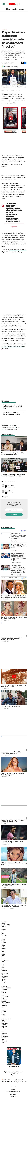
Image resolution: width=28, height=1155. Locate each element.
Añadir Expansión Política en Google (11, 66)
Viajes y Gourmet (5, 960)
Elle (3, 964)
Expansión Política (9, 485)
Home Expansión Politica (6, 924)
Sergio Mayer (13, 425)
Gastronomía (4, 1033)
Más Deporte (4, 1026)
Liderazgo (4, 1013)
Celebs (3, 969)
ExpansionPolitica (17, 1074)
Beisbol (3, 1021)
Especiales (4, 1016)
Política (4, 938)
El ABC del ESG (4, 1005)
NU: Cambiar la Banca (14, 1066)
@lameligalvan (11, 492)
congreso (22, 9)
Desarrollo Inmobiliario (6, 988)
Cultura (3, 961)
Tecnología (4, 929)
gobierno (8, 9)
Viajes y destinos (5, 1036)
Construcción (4, 986)
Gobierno (3, 939)
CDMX (3, 944)
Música (3, 980)
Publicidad (13, 1087)
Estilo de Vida (4, 1041)
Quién (3, 951)
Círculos (3, 955)
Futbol (3, 1020)
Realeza (3, 954)
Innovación (4, 1004)
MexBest (4, 1032)
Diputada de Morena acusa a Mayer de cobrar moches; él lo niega (14, 251)
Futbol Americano (5, 1023)
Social (3, 998)
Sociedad (3, 948)
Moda (3, 957)
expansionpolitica (14, 1074)
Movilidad (4, 1001)
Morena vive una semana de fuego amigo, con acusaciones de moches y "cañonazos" (13, 475)
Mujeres (3, 933)
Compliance (13, 1089)
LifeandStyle (4, 935)
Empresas (3, 923)
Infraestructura (4, 989)
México (3, 941)
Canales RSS (13, 1094)
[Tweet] (22, 63)
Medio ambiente (5, 996)
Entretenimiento (5, 976)
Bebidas (3, 1035)
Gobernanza (4, 999)
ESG (2, 932)
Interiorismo (4, 992)
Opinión (3, 947)
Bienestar (3, 1039)
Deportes (3, 977)
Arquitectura (4, 991)
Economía (3, 926)
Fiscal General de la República (10, 429)
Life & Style (5, 973)
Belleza (3, 958)
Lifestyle (3, 1027)
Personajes (4, 1038)
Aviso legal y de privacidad (13, 1092)
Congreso (4, 29)
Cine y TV (3, 979)
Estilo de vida (4, 970)
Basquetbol (4, 1024)
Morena (18, 427)
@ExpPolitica (16, 90)
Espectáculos (4, 952)
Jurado (3, 1042)
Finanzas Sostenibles (6, 1002)
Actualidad (4, 1011)
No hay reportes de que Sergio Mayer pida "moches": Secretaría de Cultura (12, 453)
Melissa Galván (9, 491)
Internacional (4, 927)
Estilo (3, 974)
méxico (14, 9)
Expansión (4, 922)
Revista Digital (4, 1029)
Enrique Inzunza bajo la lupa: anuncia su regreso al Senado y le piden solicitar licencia (13, 406)
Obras (3, 930)
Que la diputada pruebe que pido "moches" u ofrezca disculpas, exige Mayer (13, 346)
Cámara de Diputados (8, 427)
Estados (3, 945)
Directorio (13, 1096)
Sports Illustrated (6, 1019)
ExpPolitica (11, 1074)
